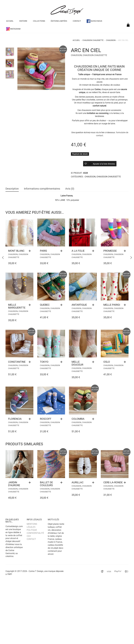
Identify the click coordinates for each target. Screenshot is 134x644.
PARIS (43, 250)
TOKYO (44, 361)
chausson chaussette (93, 40)
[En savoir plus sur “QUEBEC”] (62, 305)
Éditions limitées (59, 21)
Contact (77, 21)
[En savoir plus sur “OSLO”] (125, 362)
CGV (29, 536)
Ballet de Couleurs (46, 484)
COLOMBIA (78, 418)
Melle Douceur (77, 363)
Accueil (9, 21)
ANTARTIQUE (79, 304)
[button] (30, 251)
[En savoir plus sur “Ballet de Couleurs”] (62, 482)
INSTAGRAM (15, 29)
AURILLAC (77, 482)
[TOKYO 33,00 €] (3, 257)
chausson (111, 40)
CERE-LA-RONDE (113, 482)
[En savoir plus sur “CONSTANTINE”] (30, 362)
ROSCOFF (45, 418)
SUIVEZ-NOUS (96, 21)
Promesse (110, 250)
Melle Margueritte (16, 306)
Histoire (23, 21)
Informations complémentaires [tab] (42, 188)
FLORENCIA (15, 418)
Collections (39, 21)
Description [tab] (12, 188)
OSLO (106, 361)
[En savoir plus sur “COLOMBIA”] (94, 419)
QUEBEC (45, 304)
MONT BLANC (16, 250)
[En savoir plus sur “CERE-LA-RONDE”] (125, 482)
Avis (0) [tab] (69, 188)
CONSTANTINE (17, 361)
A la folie (78, 250)
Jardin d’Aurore (14, 484)
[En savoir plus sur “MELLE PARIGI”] (125, 305)
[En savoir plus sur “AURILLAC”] (94, 482)
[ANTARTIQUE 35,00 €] (131, 257)
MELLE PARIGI (111, 304)
